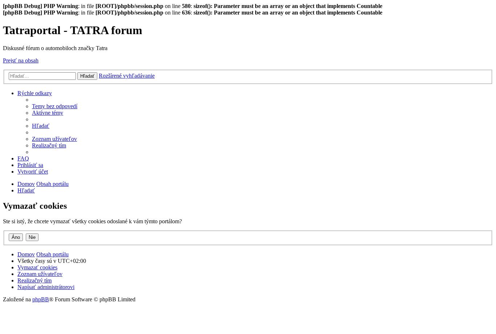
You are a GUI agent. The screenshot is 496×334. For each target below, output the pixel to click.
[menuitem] (54, 106)
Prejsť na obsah (20, 60)
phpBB (40, 299)
